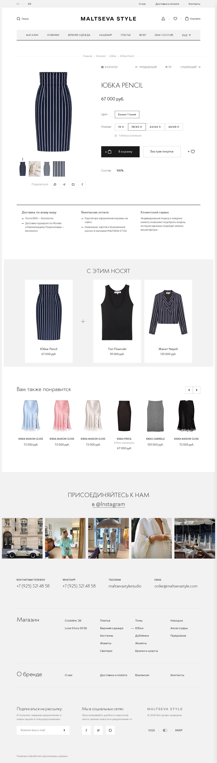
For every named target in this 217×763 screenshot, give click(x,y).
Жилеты (141, 643)
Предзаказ (178, 635)
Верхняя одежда (79, 35)
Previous (189, 390)
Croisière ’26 (73, 620)
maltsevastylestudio (125, 586)
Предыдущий (148, 67)
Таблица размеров (130, 135)
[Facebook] (82, 184)
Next (196, 390)
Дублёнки (142, 635)
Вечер (142, 35)
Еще (185, 35)
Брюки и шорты (146, 650)
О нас (142, 3)
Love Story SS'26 (76, 628)
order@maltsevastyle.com (176, 586)
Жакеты (105, 643)
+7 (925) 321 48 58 (33, 586)
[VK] (73, 184)
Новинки (53, 35)
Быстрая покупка (161, 151)
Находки (176, 620)
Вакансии (142, 675)
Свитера (106, 650)
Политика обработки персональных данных (42, 756)
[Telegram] (64, 184)
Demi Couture (164, 35)
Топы (138, 620)
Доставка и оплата (167, 3)
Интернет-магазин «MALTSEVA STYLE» (108, 19)
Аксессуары (179, 628)
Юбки (139, 628)
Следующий (188, 67)
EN (29, 4)
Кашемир (105, 35)
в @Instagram (108, 504)
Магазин (32, 35)
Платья (126, 35)
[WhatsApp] (55, 184)
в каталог (111, 67)
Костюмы (106, 635)
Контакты (194, 3)
